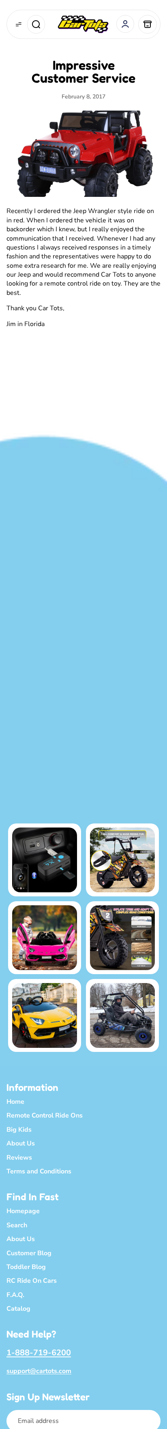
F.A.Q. (15, 1294)
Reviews (19, 1157)
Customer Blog (28, 1253)
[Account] (125, 24)
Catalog (18, 1308)
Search (16, 1225)
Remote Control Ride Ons (44, 1115)
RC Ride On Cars (31, 1280)
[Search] (36, 24)
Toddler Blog (26, 1267)
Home (15, 1101)
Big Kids (19, 1129)
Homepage (23, 1211)
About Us (20, 1143)
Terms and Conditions (38, 1171)
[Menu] (18, 24)
